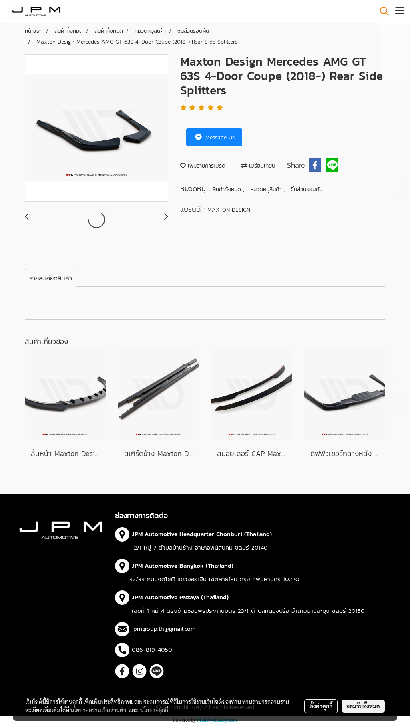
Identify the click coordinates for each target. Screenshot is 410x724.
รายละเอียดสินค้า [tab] (50, 278)
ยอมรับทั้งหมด (363, 706)
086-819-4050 (152, 649)
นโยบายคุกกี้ (154, 710)
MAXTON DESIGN (228, 210)
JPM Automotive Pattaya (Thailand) (180, 597)
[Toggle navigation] (399, 11)
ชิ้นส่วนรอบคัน (306, 189)
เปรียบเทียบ (261, 166)
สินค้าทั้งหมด (228, 189)
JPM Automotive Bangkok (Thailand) (182, 565)
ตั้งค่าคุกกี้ (321, 706)
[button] (382, 11)
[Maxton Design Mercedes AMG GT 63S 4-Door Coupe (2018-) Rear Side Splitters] (96, 128)
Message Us (219, 137)
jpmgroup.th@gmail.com (164, 628)
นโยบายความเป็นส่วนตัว (98, 710)
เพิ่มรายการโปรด (205, 166)
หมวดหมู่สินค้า (266, 189)
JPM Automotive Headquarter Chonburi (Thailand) (202, 533)
